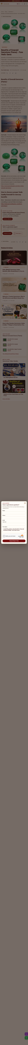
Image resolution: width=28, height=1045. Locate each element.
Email (4, 521)
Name (4, 510)
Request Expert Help (14, 540)
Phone (4, 515)
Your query (5, 526)
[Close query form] (25, 503)
